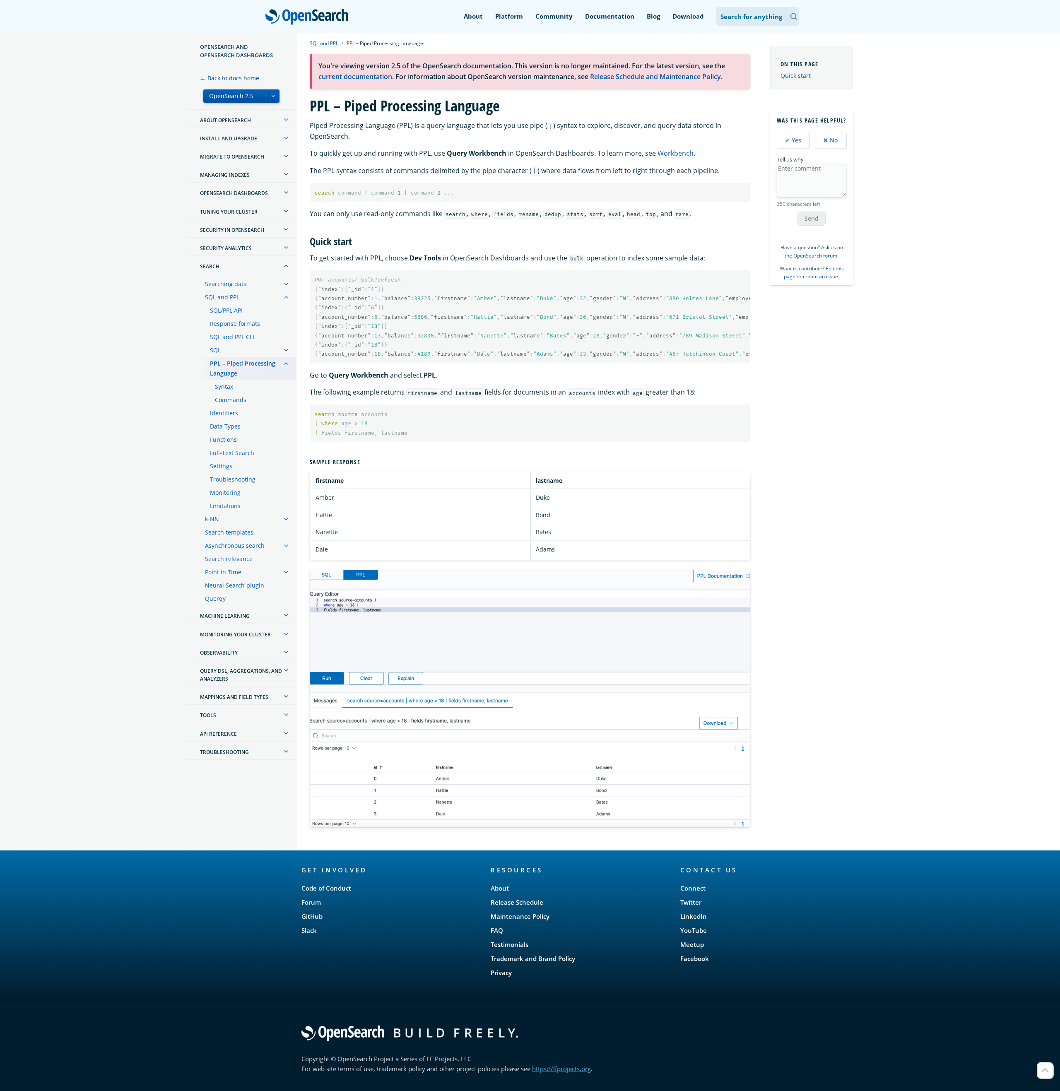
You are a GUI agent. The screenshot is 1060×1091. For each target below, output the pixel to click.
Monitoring (225, 492)
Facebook (694, 958)
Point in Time (223, 572)
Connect (693, 888)
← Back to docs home (229, 78)
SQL (215, 350)
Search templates (229, 532)
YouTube (693, 930)
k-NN (212, 519)
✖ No (830, 140)
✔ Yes (793, 140)
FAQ (497, 930)
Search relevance (229, 559)
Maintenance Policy (520, 916)
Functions (223, 439)
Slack (309, 930)
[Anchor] (357, 241)
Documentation (609, 16)
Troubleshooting (232, 479)
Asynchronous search (235, 545)
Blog (653, 16)
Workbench (676, 153)
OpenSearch (309, 17)
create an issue (820, 276)
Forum (311, 902)
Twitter (690, 902)
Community (554, 16)
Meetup (692, 944)
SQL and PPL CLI (232, 337)
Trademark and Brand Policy (533, 958)
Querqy (215, 598)
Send (812, 218)
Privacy (501, 972)
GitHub (312, 916)
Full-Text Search (232, 453)
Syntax (224, 386)
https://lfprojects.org (561, 1069)
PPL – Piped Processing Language (242, 368)
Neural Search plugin (234, 585)
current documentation (355, 76)
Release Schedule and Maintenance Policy (655, 76)
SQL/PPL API (226, 310)
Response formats (235, 324)
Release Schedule (517, 902)
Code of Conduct (326, 888)
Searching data (226, 284)
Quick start (796, 75)
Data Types (225, 426)
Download (688, 16)
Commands (230, 400)
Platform (509, 16)
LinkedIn (693, 916)
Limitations (225, 506)
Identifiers (224, 413)
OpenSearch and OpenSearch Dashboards (236, 51)
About (473, 16)
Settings (221, 466)
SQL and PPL (222, 297)
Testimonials (509, 944)
